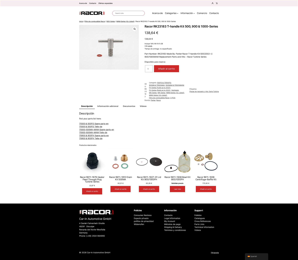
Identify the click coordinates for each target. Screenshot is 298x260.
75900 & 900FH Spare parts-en (94, 135)
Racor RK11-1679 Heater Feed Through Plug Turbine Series (92, 179)
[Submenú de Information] (194, 13)
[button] (135, 29)
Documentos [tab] (129, 106)
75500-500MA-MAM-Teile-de (93, 132)
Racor (158, 100)
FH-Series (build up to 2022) (159, 88)
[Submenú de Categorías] (177, 13)
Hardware (175, 90)
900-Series (111, 21)
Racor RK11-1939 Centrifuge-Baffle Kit (205, 178)
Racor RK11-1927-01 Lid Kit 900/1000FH (149, 178)
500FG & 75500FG (164, 83)
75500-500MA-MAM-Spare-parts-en (96, 129)
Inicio (81, 21)
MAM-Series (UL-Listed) (125, 21)
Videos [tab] (143, 106)
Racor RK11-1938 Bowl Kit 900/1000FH (177, 178)
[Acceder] (212, 3)
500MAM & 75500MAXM (175, 85)
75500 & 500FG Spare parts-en (93, 123)
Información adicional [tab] (107, 106)
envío (150, 46)
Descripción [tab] (87, 106)
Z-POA (172, 98)
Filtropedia (215, 253)
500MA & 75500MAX (157, 85)
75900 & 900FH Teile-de (90, 138)
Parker (153, 100)
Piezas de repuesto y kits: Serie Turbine (204, 91)
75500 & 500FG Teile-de (90, 126)
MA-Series (153, 93)
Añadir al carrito (166, 68)
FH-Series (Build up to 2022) (159, 90)
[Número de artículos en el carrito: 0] (217, 3)
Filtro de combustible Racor (95, 21)
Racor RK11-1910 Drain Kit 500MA (120, 178)
